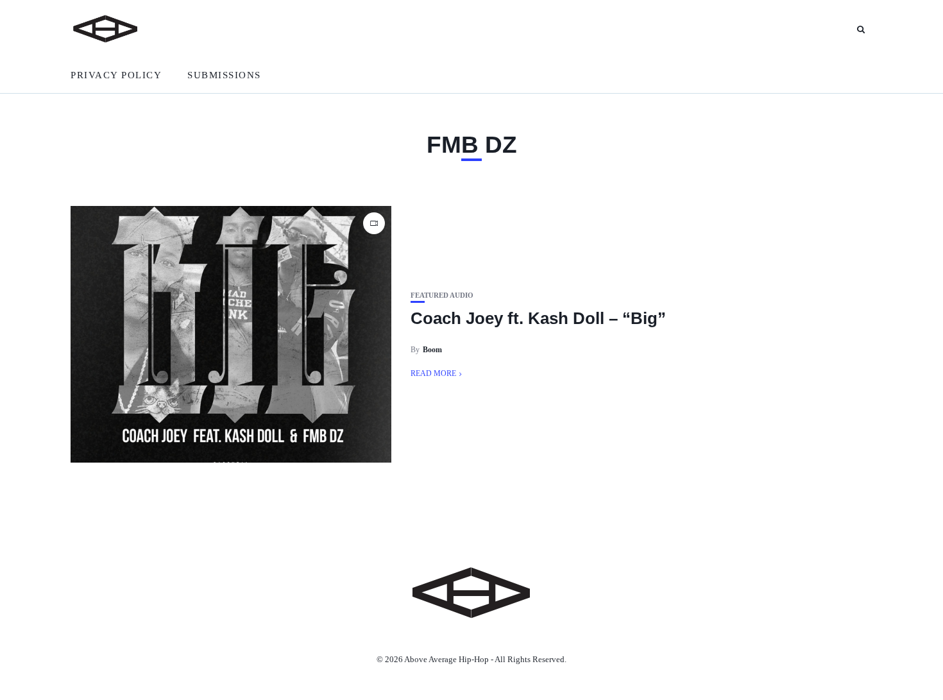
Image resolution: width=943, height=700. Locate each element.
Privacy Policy (116, 75)
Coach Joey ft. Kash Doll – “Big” (538, 318)
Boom (432, 349)
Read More (433, 373)
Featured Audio (442, 295)
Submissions (224, 75)
